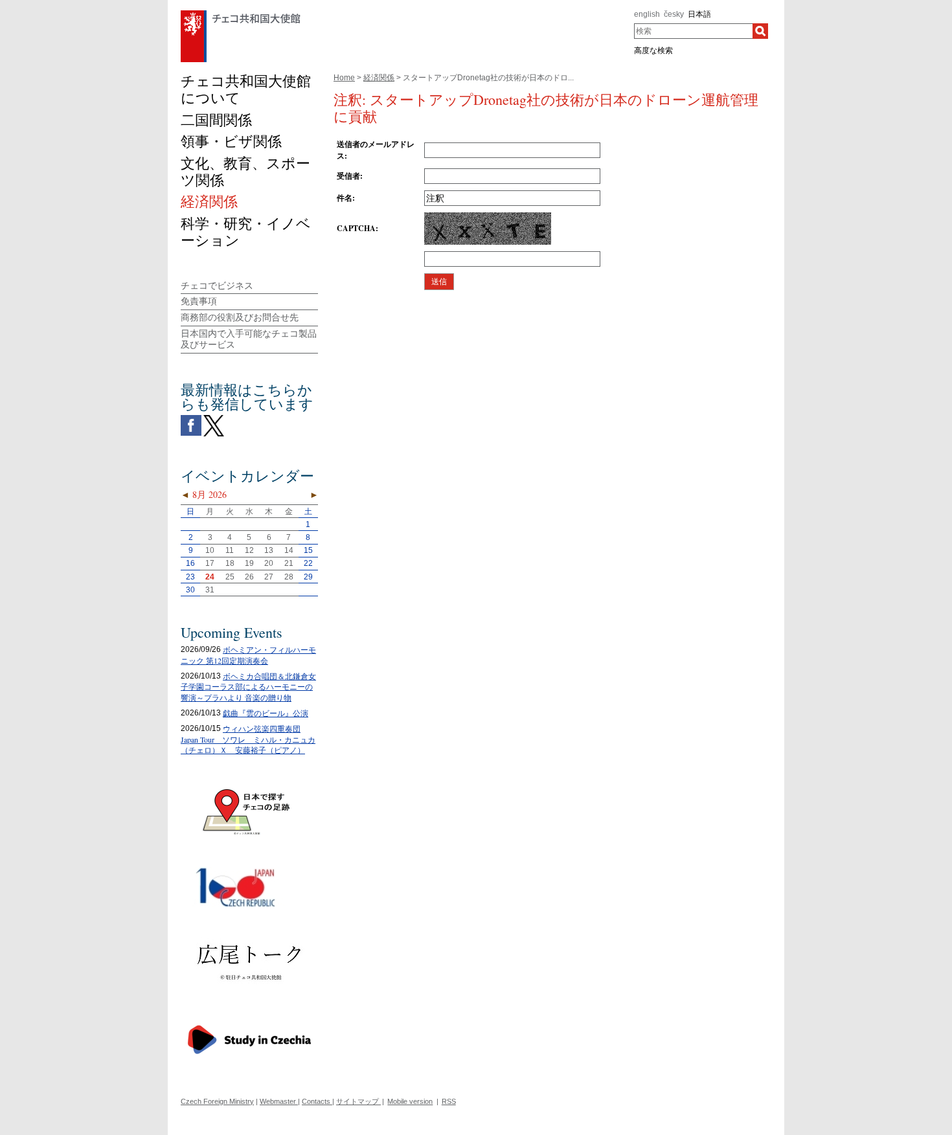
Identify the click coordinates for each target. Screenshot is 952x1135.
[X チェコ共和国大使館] (213, 418)
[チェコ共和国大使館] (240, 13)
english (647, 14)
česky (674, 14)
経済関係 (378, 77)
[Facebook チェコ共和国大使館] (191, 418)
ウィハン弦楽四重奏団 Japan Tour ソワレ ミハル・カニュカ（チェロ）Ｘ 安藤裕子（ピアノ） (248, 739)
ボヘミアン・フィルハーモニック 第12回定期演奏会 (248, 655)
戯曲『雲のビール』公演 (265, 713)
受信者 (348, 175)
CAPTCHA (356, 228)
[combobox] (693, 31)
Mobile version (410, 1101)
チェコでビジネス (217, 285)
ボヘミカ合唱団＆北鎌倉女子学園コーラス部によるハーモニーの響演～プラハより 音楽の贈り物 (248, 687)
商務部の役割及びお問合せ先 (240, 317)
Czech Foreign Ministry (217, 1101)
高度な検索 (653, 50)
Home (344, 77)
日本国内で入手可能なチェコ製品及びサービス (249, 339)
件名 (344, 197)
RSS (449, 1101)
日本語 (699, 14)
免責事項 (199, 301)
